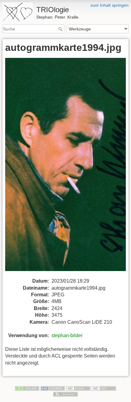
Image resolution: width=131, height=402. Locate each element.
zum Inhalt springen (109, 5)
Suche (61, 29)
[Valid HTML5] (78, 388)
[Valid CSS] (104, 388)
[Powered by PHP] (53, 388)
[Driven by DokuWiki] (65, 394)
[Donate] (27, 388)
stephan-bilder (67, 335)
